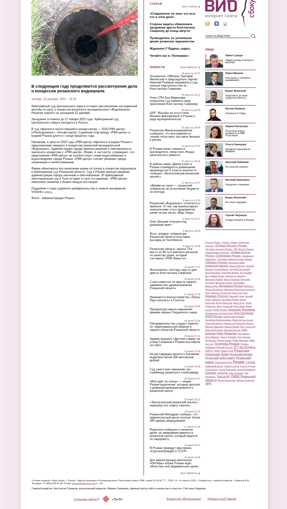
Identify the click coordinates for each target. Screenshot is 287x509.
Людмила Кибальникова (218, 320)
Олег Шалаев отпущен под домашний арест (168, 223)
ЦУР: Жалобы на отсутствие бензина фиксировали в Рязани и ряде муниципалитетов (172, 116)
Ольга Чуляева (228, 337)
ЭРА (208, 383)
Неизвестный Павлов (222, 498)
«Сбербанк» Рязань (228, 255)
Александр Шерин (216, 265)
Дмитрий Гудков (236, 296)
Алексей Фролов (237, 266)
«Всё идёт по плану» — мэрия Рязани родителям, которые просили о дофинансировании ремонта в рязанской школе (175, 386)
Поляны (244, 344)
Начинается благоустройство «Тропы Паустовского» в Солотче (175, 299)
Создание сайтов (87, 499)
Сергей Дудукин (247, 366)
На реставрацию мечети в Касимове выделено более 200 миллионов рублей (174, 357)
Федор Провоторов (227, 380)
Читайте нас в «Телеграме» (169, 55)
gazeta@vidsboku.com (85, 483)
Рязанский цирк (223, 362)
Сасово (250, 362)
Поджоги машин (224, 340)
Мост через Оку (248, 327)
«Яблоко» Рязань (216, 262)
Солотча (222, 373)
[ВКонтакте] (216, 24)
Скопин (210, 373)
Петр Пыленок (243, 337)
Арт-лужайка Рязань (214, 276)
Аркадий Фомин (230, 272)
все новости (188, 67)
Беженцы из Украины (235, 276)
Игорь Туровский (225, 306)
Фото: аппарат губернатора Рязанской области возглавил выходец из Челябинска (170, 237)
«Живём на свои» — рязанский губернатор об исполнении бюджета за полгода (174, 188)
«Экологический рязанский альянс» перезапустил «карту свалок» (174, 404)
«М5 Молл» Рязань (243, 249)
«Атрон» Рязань (212, 242)
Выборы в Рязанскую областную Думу (229, 293)
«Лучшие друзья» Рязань (218, 249)
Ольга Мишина (212, 337)
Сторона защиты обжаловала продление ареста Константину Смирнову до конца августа (172, 27)
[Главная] (230, 26)
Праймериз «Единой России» (219, 347)
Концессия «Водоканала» (184, 498)
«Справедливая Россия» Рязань (234, 259)
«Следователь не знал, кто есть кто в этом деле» (173, 15)
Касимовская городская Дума (219, 313)
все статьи (189, 6)
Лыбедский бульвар (234, 316)
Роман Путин (227, 351)
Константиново (244, 313)
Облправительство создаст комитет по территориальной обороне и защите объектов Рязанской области (175, 326)
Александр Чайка (236, 263)
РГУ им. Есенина (244, 347)
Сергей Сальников (227, 369)
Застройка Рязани (230, 300)
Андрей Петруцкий (240, 269)
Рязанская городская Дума (227, 352)
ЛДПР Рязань (213, 316)
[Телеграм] (225, 24)
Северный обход (214, 366)
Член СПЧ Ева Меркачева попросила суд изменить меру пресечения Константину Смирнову (174, 101)
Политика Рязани (226, 343)
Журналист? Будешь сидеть (170, 48)
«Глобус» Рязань (229, 242)
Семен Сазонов (231, 366)
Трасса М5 (223, 376)
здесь (48, 191)
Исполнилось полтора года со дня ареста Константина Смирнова (173, 271)
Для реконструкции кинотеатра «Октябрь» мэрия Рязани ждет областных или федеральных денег (174, 463)
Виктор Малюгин (232, 279)
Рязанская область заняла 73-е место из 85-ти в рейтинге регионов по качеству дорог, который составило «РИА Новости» (174, 253)
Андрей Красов (221, 269)
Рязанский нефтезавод (220, 358)
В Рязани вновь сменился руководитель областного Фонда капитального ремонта (172, 152)
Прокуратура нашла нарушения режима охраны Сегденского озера (173, 311)
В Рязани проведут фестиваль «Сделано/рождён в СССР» (171, 449)
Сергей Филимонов (246, 369)
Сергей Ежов (211, 369)
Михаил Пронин (231, 327)
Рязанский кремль (240, 354)
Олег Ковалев (226, 333)
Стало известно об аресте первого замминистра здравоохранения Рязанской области (173, 285)
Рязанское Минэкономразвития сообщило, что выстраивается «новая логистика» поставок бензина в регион (175, 135)
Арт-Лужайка (246, 273)
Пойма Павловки (240, 340)
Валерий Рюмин (214, 279)
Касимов (248, 309)
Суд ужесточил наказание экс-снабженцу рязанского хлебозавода (174, 371)
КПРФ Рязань (220, 310)
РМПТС (209, 351)
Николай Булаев (214, 330)
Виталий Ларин (224, 283)
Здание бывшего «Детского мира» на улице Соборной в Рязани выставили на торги (175, 342)
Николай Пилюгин (232, 330)
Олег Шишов (243, 334)
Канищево (234, 309)
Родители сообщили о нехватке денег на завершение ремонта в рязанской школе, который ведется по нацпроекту (174, 434)
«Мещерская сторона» (217, 252)
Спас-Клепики (236, 373)
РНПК (217, 351)
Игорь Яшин (239, 306)
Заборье (216, 299)
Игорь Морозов (224, 303)
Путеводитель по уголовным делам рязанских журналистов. (172, 39)
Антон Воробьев (213, 273)
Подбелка (210, 340)
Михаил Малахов (214, 326)
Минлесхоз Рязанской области (239, 323)
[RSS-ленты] (207, 24)
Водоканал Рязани (231, 286)
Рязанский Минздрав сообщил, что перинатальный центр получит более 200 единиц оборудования (175, 417)
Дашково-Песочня (216, 296)
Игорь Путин (239, 303)
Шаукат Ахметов (245, 380)
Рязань (239, 362)
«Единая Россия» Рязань (231, 245)
